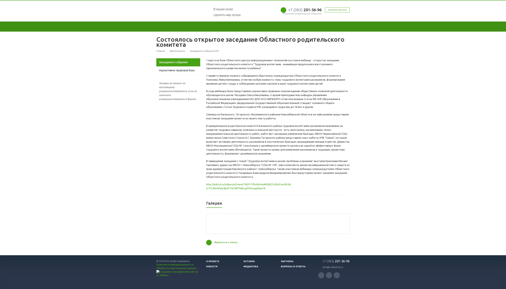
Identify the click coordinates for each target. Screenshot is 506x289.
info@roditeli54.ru (332, 267)
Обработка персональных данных (176, 268)
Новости (212, 266)
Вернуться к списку (225, 242)
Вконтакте (321, 275)
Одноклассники (337, 275)
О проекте (212, 261)
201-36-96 (305, 10)
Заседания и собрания (173, 62)
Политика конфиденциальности (175, 264)
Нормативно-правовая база (176, 70)
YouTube (329, 275)
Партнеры (287, 261)
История (249, 261)
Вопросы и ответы (293, 266)
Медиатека (251, 266)
